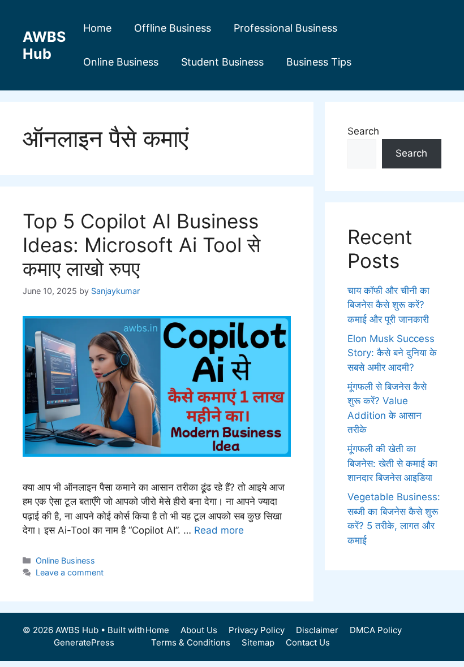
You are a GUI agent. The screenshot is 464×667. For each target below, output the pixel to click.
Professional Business (285, 28)
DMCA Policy (376, 630)
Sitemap (258, 642)
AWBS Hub (44, 45)
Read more (219, 530)
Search (363, 131)
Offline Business (172, 28)
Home (97, 28)
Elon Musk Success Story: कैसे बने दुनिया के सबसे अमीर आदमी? (392, 353)
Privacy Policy (257, 630)
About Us (199, 630)
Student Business (222, 62)
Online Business (120, 62)
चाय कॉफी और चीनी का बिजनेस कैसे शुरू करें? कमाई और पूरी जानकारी (388, 305)
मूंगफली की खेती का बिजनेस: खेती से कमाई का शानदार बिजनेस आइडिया (392, 463)
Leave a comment (70, 572)
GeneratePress (84, 642)
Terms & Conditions (190, 642)
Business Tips (318, 62)
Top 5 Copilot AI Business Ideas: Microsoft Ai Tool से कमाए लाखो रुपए (141, 244)
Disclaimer (317, 630)
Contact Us (308, 642)
